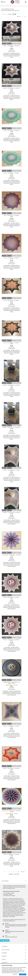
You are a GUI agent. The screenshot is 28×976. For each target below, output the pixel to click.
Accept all (23, 974)
